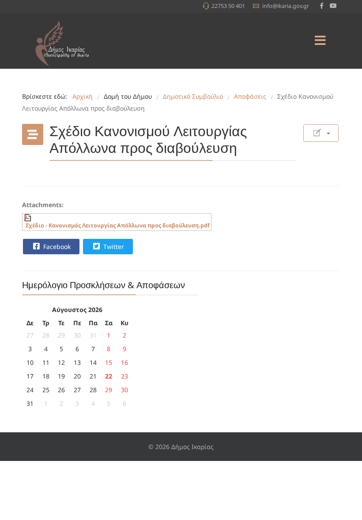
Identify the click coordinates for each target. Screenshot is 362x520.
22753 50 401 (228, 6)
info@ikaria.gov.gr (285, 6)
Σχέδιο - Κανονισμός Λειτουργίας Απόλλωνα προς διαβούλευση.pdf (118, 225)
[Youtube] (333, 5)
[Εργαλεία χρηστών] (321, 133)
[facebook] (322, 5)
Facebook (56, 246)
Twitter (113, 246)
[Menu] (320, 41)
